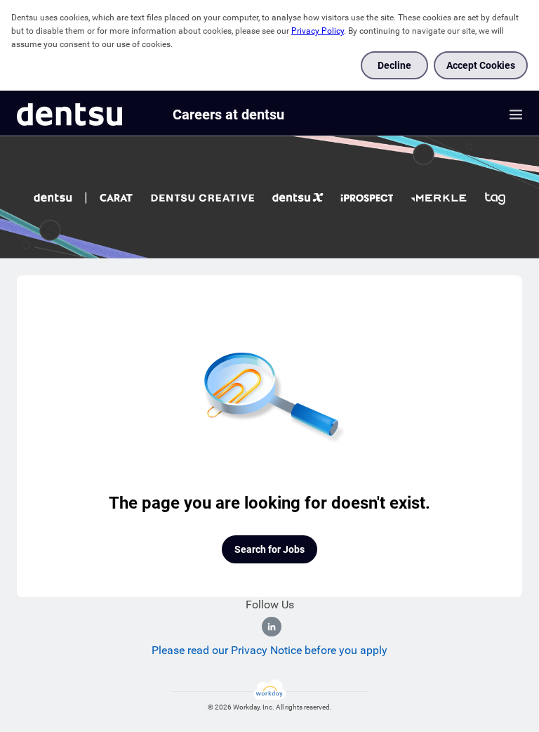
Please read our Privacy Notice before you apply (269, 650)
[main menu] (516, 114)
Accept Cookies (480, 65)
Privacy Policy (317, 31)
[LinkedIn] (271, 626)
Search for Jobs (269, 549)
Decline (394, 65)
